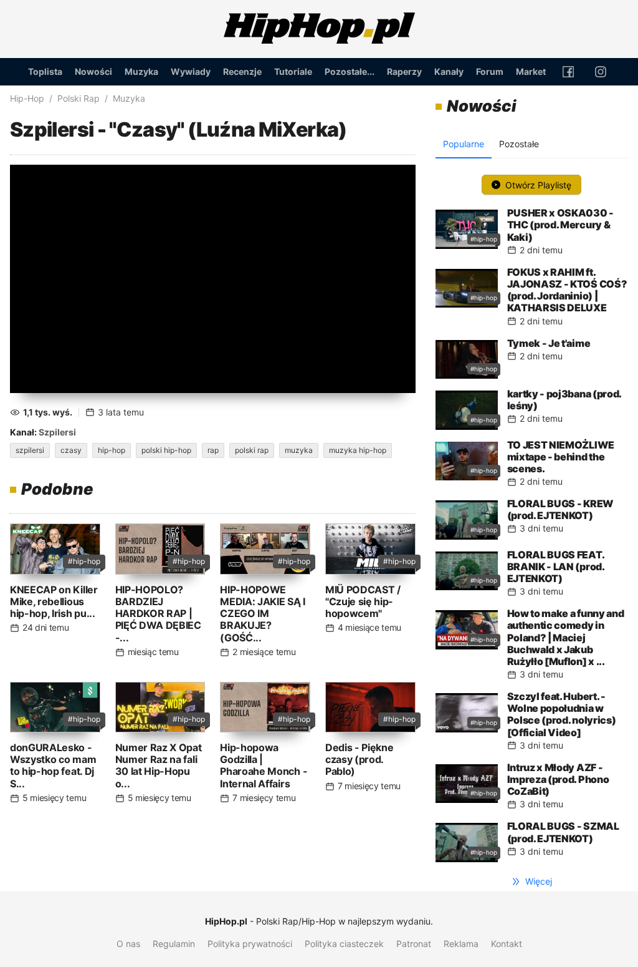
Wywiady (191, 71)
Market (531, 71)
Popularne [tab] (463, 143)
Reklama (461, 943)
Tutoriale (293, 71)
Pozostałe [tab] (519, 143)
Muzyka (141, 71)
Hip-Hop (27, 98)
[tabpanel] (532, 515)
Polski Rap (78, 98)
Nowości (93, 71)
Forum (489, 71)
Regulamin (174, 943)
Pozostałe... (349, 71)
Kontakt (506, 943)
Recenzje (242, 71)
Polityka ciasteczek (344, 943)
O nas (128, 943)
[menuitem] (45, 71)
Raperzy (404, 71)
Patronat (413, 943)
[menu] (319, 71)
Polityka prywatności (249, 943)
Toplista (45, 71)
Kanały (449, 71)
